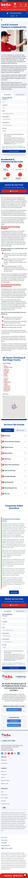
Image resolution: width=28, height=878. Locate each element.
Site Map (3, 800)
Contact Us (4, 774)
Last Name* (4, 105)
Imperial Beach (7, 382)
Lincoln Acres (7, 387)
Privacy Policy (6, 142)
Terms (22, 141)
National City (7, 390)
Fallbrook (6, 379)
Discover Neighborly (13, 709)
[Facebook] (2, 753)
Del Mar (5, 374)
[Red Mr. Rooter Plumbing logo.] (14, 735)
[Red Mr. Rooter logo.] (7, 677)
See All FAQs (14, 592)
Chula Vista (6, 369)
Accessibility (4, 842)
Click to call (19, 169)
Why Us (3, 777)
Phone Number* (5, 116)
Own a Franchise (5, 780)
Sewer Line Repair (6, 178)
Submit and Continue (14, 151)
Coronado (6, 372)
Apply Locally (4, 783)
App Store (15, 721)
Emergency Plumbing (18, 178)
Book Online (15, 6)
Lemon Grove (7, 386)
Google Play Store (15, 725)
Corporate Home (5, 803)
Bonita (5, 365)
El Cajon (6, 375)
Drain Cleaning (5, 169)
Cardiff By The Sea (8, 367)
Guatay (5, 380)
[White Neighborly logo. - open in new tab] (4, 1)
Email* (3, 110)
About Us (3, 771)
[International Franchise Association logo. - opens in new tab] (3, 808)
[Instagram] (5, 753)
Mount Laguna (7, 388)
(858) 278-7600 (9, 741)
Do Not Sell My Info (5, 845)
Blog (2, 791)
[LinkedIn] (18, 753)
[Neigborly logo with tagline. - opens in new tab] (21, 677)
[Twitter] (15, 753)
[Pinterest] (12, 753)
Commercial (21, 94)
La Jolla (5, 383)
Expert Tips (4, 794)
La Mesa (6, 384)
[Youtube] (9, 753)
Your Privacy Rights (7, 848)
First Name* (4, 99)
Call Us (21, 6)
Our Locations (4, 797)
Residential (8, 94)
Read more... (6, 394)
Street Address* (6, 122)
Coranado (6, 371)
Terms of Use (4, 837)
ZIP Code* (4, 128)
